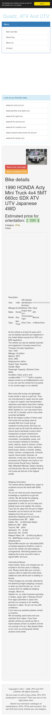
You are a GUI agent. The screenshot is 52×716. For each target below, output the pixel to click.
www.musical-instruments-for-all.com (21, 132)
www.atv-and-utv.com (15, 105)
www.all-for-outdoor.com (16, 127)
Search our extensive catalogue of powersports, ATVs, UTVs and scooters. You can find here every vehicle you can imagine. (26, 706)
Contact (9, 48)
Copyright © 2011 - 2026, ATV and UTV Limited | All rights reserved (26, 690)
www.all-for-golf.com (14, 116)
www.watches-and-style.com (18, 110)
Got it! (42, 4)
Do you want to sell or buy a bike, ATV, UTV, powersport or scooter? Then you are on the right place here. (26, 698)
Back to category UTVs (16, 171)
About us (9, 42)
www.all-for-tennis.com (15, 121)
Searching (10, 37)
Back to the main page (16, 167)
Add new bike (11, 31)
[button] (27, 157)
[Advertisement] (26, 75)
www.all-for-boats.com (15, 138)
